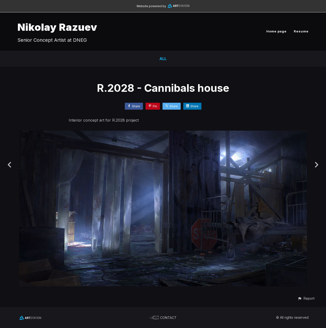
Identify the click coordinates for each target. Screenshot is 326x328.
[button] (306, 298)
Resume (301, 31)
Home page (276, 31)
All (163, 58)
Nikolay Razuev (57, 27)
